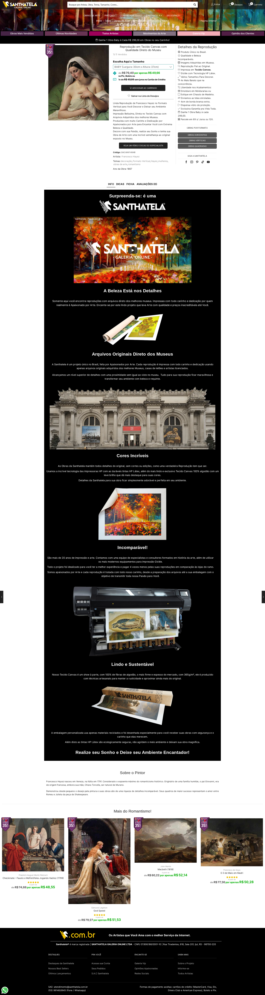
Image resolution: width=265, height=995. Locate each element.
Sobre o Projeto (186, 963)
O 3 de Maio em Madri (232, 873)
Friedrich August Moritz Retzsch (33, 875)
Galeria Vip (199, 33)
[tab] (111, 184)
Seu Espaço (173, 15)
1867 (129, 169)
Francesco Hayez (131, 156)
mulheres (163, 161)
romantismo (134, 164)
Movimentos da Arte (154, 33)
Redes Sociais (142, 973)
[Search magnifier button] (195, 5)
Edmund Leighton (99, 908)
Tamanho (138, 61)
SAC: (68, 986)
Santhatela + (154, 15)
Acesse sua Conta (101, 963)
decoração (126, 161)
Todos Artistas (110, 33)
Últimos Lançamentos (59, 973)
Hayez (154, 161)
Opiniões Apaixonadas (146, 968)
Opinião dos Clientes (243, 33)
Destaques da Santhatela (61, 963)
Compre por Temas (131, 15)
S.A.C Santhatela (100, 973)
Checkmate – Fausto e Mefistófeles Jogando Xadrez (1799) (33, 878)
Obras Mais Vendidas (22, 33)
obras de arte (120, 164)
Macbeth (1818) (166, 869)
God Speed (99, 910)
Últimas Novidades (66, 33)
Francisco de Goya (231, 870)
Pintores (110, 15)
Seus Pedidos (98, 968)
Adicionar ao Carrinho (144, 88)
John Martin (165, 866)
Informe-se (183, 968)
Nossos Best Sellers (58, 968)
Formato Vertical (141, 161)
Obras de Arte (92, 15)
